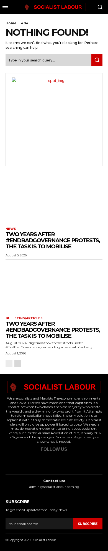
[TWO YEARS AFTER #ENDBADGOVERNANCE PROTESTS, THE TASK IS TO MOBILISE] (54, 197)
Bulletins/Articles (24, 318)
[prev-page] (9, 363)
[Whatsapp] (61, 462)
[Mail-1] (78, 462)
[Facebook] (27, 462)
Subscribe (87, 524)
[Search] (96, 60)
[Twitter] (44, 462)
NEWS (11, 229)
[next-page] (17, 363)
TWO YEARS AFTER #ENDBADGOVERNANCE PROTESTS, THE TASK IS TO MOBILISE (53, 240)
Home (11, 23)
